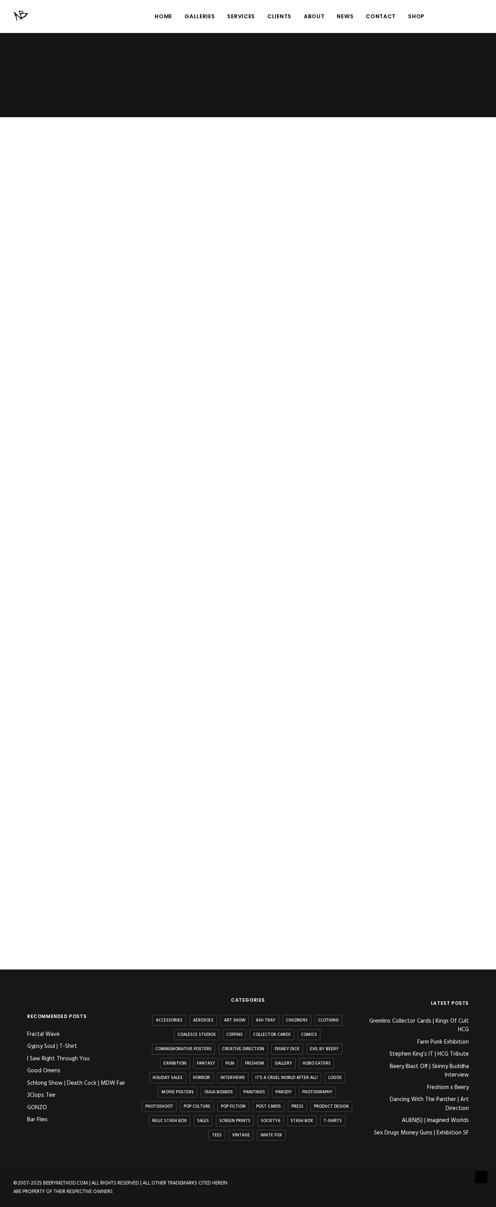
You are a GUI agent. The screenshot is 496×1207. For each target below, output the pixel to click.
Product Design (331, 1106)
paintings (254, 1092)
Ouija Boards (218, 1092)
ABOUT (314, 16)
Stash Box (302, 1120)
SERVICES (241, 16)
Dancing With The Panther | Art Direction (429, 1104)
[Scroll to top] (481, 1177)
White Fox (271, 1135)
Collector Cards (272, 1034)
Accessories (169, 1020)
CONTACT (381, 16)
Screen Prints (234, 1120)
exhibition (175, 1063)
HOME (163, 16)
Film (230, 1063)
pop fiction (233, 1106)
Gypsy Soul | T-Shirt (52, 1046)
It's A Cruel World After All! (286, 1077)
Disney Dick (287, 1049)
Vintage (241, 1135)
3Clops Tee (41, 1095)
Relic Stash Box (169, 1120)
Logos (335, 1077)
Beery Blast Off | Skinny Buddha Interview (429, 1071)
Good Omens (43, 1070)
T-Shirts (333, 1120)
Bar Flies (37, 1119)
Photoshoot (159, 1106)
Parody (284, 1092)
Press (297, 1106)
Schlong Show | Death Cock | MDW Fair (76, 1083)
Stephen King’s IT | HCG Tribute (429, 1054)
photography (317, 1092)
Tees (217, 1135)
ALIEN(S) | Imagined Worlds (435, 1120)
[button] (443, 16)
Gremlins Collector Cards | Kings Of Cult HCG (419, 1025)
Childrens (297, 1020)
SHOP (416, 16)
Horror (201, 1077)
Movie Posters (178, 1092)
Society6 (270, 1120)
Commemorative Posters (183, 1049)
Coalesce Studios (196, 1034)
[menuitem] (163, 16)
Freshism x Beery (448, 1087)
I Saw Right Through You (58, 1058)
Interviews (232, 1077)
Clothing (328, 1020)
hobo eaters (317, 1063)
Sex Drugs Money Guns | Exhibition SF (421, 1133)
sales (203, 1120)
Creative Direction (243, 1049)
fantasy (206, 1063)
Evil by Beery (324, 1049)
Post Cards (268, 1106)
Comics (309, 1034)
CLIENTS (279, 16)
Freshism (254, 1063)
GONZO (37, 1107)
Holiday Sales (168, 1077)
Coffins (234, 1034)
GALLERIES (199, 16)
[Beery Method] (21, 16)
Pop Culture (197, 1106)
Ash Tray (266, 1020)
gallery (283, 1063)
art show (234, 1020)
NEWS (345, 16)
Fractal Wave (43, 1034)
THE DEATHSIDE (76, 893)
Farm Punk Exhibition (443, 1042)
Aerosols (203, 1020)
